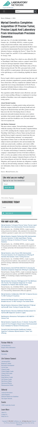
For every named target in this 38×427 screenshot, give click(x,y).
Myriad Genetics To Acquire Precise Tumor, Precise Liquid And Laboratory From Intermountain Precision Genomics (19, 226)
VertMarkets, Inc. (17, 421)
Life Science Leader (6, 379)
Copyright (4, 421)
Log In (5, 7)
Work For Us (4, 416)
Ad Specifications (6, 345)
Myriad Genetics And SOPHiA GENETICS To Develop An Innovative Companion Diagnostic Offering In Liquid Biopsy (19, 269)
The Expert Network (6, 398)
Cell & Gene (4, 367)
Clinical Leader (5, 369)
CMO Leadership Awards (8, 405)
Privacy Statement (10, 423)
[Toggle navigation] (4, 11)
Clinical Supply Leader (7, 371)
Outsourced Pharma (6, 383)
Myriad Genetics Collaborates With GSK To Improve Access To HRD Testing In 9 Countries (19, 295)
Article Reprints (5, 394)
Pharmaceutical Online (7, 385)
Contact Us (4, 414)
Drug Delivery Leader (7, 377)
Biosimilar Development (7, 365)
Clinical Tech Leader (6, 373)
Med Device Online (6, 381)
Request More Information (8, 347)
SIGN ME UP (9, 187)
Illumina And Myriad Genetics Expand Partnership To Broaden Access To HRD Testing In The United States (17, 300)
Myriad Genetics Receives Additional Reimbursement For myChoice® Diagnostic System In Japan (18, 312)
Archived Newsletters (7, 392)
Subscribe (10, 7)
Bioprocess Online (6, 363)
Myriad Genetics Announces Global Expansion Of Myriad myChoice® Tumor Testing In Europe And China (18, 306)
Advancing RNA (5, 361)
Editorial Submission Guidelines (10, 396)
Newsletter (4, 354)
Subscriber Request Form (21, 423)
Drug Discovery (5, 375)
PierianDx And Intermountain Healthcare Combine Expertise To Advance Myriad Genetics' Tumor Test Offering (16, 331)
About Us (3, 412)
